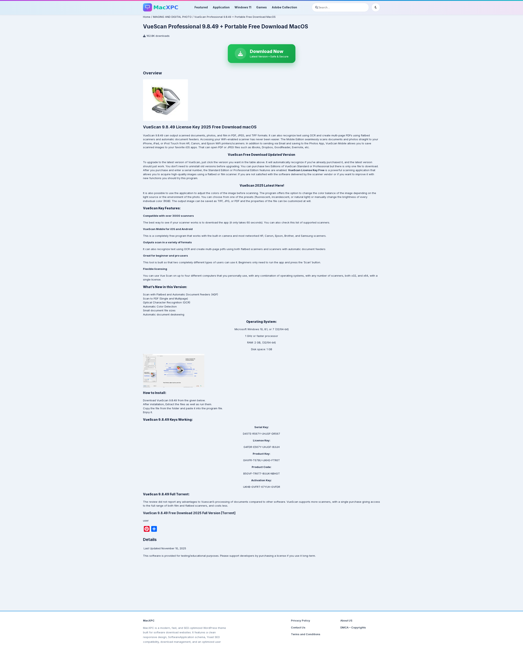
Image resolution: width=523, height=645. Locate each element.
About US (346, 620)
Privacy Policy (300, 620)
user (146, 520)
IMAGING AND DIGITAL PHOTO (172, 16)
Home (146, 16)
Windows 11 (243, 7)
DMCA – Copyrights (353, 627)
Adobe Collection (284, 7)
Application (221, 7)
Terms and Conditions (305, 634)
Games (261, 7)
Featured (201, 7)
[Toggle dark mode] (375, 7)
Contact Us (298, 627)
